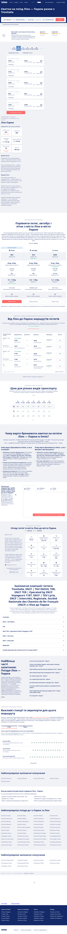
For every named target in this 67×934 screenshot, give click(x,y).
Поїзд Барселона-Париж (40, 833)
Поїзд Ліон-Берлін (38, 815)
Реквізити (16, 930)
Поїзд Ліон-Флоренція (55, 821)
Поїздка (52, 909)
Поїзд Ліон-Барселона (6, 818)
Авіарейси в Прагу (38, 920)
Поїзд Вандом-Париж (6, 863)
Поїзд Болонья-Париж (55, 845)
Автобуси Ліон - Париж (40, 796)
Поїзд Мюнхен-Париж (22, 836)
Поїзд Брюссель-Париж (23, 839)
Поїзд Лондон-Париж (39, 830)
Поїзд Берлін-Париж (6, 833)
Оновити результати (32, 328)
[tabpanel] (45, 505)
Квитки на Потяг (6, 909)
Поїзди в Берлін (5, 918)
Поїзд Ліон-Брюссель (55, 818)
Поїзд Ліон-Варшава (39, 821)
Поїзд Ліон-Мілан (21, 815)
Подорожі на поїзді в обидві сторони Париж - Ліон (14, 796)
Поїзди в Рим (4, 914)
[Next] (41, 48)
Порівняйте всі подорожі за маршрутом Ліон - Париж (47, 798)
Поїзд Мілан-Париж (55, 830)
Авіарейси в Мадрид (39, 912)
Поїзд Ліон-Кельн (21, 824)
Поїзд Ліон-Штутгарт (55, 827)
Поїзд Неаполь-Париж (23, 845)
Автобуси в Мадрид (23, 912)
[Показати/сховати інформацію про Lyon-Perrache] (63, 750)
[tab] (14, 52)
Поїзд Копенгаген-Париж (40, 839)
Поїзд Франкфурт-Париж (23, 842)
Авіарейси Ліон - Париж (8, 798)
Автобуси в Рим (22, 914)
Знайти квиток (6, 134)
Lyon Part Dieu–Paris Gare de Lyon (41, 717)
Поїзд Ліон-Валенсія (6, 824)
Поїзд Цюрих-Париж (39, 842)
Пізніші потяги (59, 371)
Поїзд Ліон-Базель (22, 830)
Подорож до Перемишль (56, 916)
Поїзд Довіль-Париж (22, 860)
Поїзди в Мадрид (5, 912)
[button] (31, 19)
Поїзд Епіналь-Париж (55, 860)
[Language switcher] (40, 2)
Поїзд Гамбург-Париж (55, 839)
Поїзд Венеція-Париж (6, 842)
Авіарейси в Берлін (39, 918)
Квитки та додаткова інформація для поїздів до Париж (48, 800)
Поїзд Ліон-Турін (5, 830)
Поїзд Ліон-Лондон (6, 815)
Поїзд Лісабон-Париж (6, 845)
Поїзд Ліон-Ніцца (5, 781)
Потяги (10, 2)
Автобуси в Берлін (22, 918)
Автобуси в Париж (22, 916)
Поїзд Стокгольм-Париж (7, 839)
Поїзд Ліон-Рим (54, 815)
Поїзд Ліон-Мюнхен (38, 818)
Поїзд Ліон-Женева (22, 778)
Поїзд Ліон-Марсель (6, 778)
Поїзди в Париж (5, 916)
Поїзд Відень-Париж (6, 836)
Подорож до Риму (55, 912)
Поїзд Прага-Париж (55, 833)
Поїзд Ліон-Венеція (6, 821)
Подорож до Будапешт (56, 918)
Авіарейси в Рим (38, 914)
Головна (3, 873)
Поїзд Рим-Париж (21, 833)
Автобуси (16, 2)
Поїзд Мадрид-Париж (55, 836)
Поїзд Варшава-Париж (55, 842)
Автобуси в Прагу (22, 920)
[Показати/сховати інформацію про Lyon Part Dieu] (63, 742)
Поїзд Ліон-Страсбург (55, 824)
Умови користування (26, 930)
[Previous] (14, 402)
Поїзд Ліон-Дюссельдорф (23, 827)
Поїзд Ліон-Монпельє (39, 778)
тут (43, 376)
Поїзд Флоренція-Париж (40, 845)
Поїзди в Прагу (5, 920)
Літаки (21, 2)
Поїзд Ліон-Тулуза (54, 778)
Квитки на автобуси (23, 909)
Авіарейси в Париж (39, 916)
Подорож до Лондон (55, 914)
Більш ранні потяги (9, 371)
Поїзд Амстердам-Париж (40, 836)
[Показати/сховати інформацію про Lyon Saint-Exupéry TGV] (63, 757)
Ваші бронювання (49, 2)
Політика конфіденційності (40, 930)
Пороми (26, 2)
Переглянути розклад (6, 150)
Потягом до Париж (17, 873)
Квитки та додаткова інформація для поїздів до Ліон (15, 800)
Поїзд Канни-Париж (39, 860)
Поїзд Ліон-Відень (21, 818)
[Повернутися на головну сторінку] (5, 2)
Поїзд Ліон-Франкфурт (23, 821)
